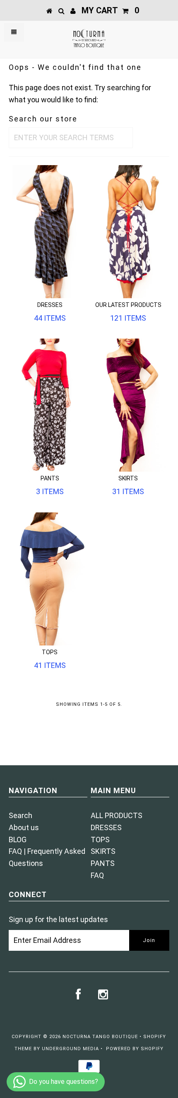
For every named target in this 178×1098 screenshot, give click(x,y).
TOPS (100, 839)
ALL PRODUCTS (116, 815)
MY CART (110, 10)
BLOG (17, 839)
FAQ (97, 875)
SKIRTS (103, 851)
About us (24, 827)
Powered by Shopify (135, 1048)
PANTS (103, 863)
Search (20, 815)
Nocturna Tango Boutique (100, 1036)
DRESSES (106, 827)
